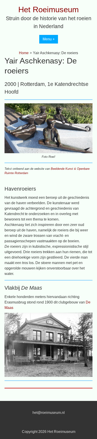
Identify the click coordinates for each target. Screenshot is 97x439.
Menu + (49, 39)
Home (24, 53)
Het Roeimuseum (48, 9)
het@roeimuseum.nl (48, 413)
